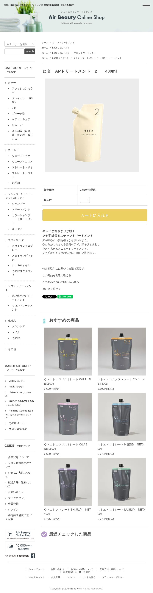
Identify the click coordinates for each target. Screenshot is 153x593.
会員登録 (13, 503)
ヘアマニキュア (21, 119)
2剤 (14, 107)
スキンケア (18, 326)
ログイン (13, 509)
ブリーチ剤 (18, 113)
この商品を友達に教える (56, 275)
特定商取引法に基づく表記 (76, 572)
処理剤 (16, 182)
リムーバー (18, 125)
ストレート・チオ (22, 167)
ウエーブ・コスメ (22, 161)
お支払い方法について (82, 569)
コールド (13, 149)
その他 (16, 338)
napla (60, 58)
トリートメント (21, 209)
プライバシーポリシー (113, 577)
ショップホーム (36, 569)
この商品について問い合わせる (60, 282)
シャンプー (18, 203)
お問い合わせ (16, 492)
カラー (12, 82)
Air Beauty (72, 588)
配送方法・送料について (112, 569)
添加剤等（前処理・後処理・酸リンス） (22, 134)
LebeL (61, 47)
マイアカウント (17, 497)
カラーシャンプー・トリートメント (22, 219)
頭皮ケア (17, 228)
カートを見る (89, 577)
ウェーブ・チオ (21, 155)
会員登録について (18, 457)
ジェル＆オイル (21, 265)
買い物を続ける (51, 288)
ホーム (45, 42)
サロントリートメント (63, 42)
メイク (16, 332)
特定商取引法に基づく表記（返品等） (64, 268)
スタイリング (16, 240)
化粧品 (12, 320)
